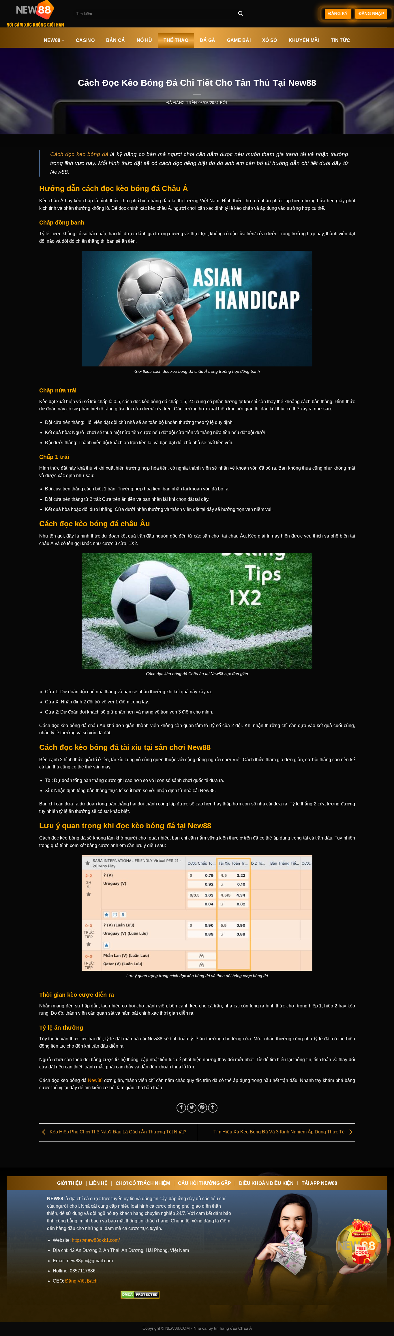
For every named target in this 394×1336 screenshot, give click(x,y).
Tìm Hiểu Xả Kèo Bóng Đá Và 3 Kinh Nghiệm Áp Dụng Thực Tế (279, 1131)
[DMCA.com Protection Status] (140, 1294)
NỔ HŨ (144, 40)
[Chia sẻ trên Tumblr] (212, 1108)
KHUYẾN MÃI (304, 40)
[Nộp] (240, 14)
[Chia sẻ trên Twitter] (191, 1108)
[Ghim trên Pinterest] (202, 1108)
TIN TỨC (340, 40)
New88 (95, 1080)
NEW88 (52, 40)
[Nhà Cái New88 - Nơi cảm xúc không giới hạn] (35, 13)
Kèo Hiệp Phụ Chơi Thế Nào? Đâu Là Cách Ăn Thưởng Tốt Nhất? (117, 1131)
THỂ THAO (176, 40)
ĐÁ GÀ (207, 40)
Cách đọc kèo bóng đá (79, 154)
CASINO (85, 40)
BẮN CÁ (115, 40)
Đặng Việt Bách (81, 1280)
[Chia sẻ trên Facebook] (181, 1108)
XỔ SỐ (269, 40)
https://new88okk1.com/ (96, 1240)
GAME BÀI (239, 40)
